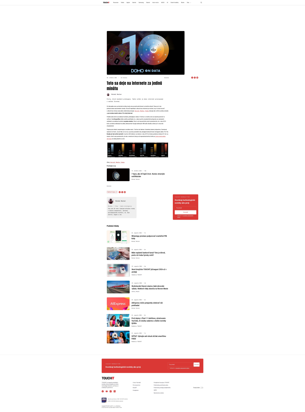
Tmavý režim (196, 387)
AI (167, 2)
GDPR (155, 390)
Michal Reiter (116, 94)
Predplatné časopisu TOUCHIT (161, 382)
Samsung (141, 2)
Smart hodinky (175, 2)
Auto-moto (155, 2)
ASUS (162, 2)
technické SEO (106, 407)
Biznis (182, 2)
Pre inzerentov (136, 385)
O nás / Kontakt (137, 382)
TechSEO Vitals (118, 407)
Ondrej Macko (135, 291)
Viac (188, 2)
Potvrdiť (185, 212)
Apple (128, 2)
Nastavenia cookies (159, 393)
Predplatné (135, 390)
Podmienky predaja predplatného (162, 387)
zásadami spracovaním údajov (182, 368)
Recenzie (115, 2)
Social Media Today (142, 111)
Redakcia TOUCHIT (137, 274)
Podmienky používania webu (161, 385)
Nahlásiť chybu (111, 192)
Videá (122, 2)
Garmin (134, 2)
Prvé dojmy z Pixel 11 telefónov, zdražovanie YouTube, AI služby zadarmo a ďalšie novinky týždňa (149, 320)
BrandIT (135, 387)
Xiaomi (148, 2)
